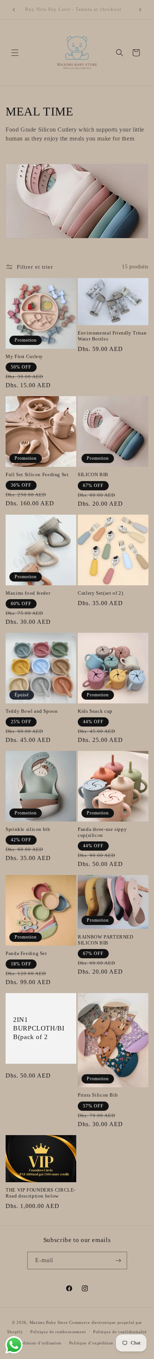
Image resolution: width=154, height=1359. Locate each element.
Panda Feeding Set (26, 953)
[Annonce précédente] (14, 9)
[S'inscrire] (118, 1260)
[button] (15, 52)
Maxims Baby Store (49, 1322)
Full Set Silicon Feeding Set (37, 474)
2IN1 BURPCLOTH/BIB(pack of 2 (39, 1028)
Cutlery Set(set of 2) (100, 593)
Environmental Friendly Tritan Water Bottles (112, 336)
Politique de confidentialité (120, 1331)
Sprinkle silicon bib (28, 829)
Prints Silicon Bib (98, 1095)
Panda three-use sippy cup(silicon (102, 832)
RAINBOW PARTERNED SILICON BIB (105, 940)
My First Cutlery (24, 356)
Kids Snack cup (95, 711)
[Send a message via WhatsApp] (14, 1345)
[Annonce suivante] (140, 9)
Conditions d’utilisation (38, 1343)
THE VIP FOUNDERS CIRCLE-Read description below (41, 1193)
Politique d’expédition (91, 1343)
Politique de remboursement (58, 1331)
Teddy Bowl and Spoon (32, 711)
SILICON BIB (93, 474)
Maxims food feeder (28, 593)
